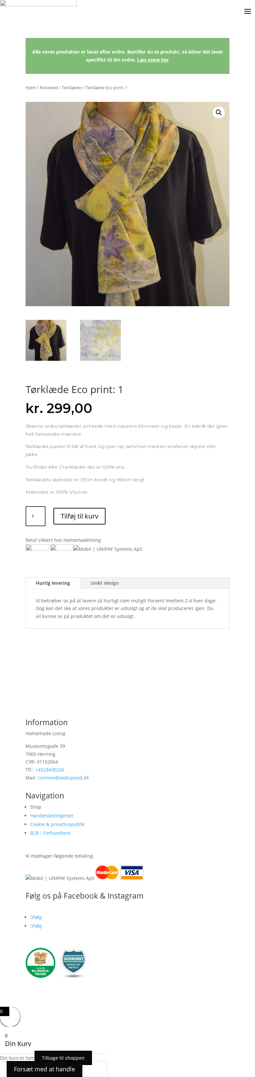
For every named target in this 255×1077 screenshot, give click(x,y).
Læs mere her (153, 60)
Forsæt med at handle (44, 1069)
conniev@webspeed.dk (63, 777)
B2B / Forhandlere (50, 833)
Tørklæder (72, 88)
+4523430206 (49, 769)
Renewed (49, 88)
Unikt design (104, 583)
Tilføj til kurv (79, 516)
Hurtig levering (53, 583)
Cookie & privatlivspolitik (57, 824)
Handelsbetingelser (52, 815)
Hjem (31, 88)
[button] (219, 112)
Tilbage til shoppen (63, 1058)
